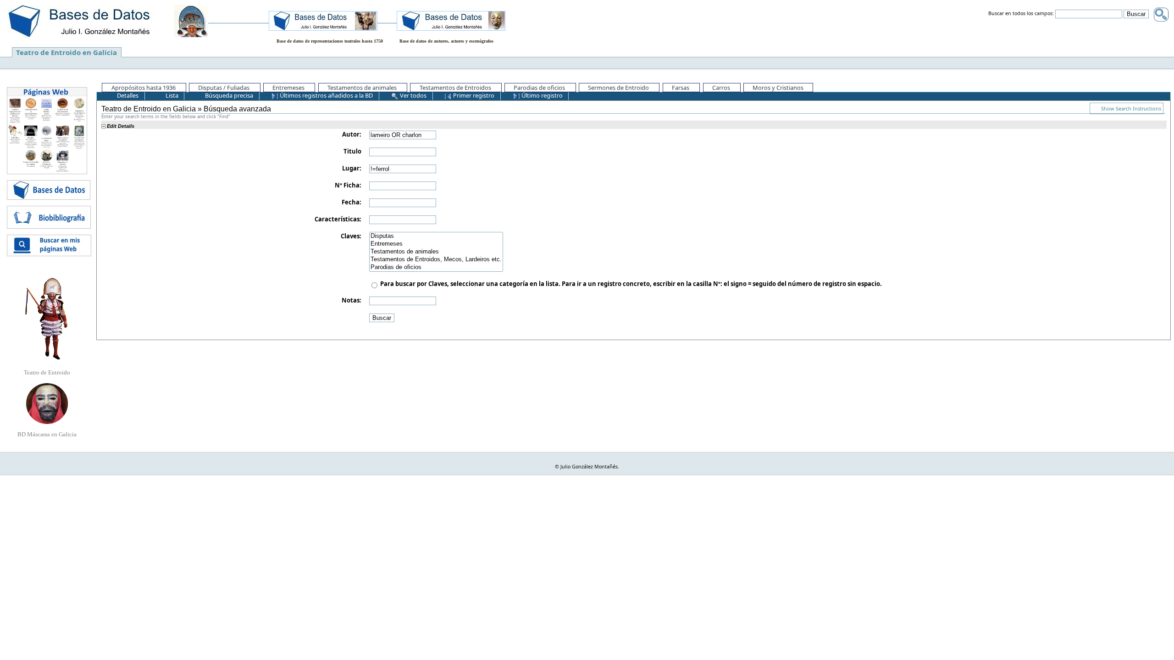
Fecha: (351, 202)
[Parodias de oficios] (436, 267)
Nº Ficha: (348, 185)
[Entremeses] (436, 244)
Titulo (352, 151)
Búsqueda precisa (228, 95)
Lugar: (351, 168)
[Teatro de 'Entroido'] (46, 318)
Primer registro (473, 95)
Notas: (351, 300)
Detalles (127, 95)
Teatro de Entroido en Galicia (66, 52)
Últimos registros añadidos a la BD (325, 95)
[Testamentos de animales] (436, 252)
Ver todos (412, 95)
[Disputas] (436, 236)
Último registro (541, 95)
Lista (171, 95)
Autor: (351, 134)
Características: (338, 219)
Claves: (351, 236)
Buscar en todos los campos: (1021, 14)
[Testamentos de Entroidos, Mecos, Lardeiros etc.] (436, 260)
